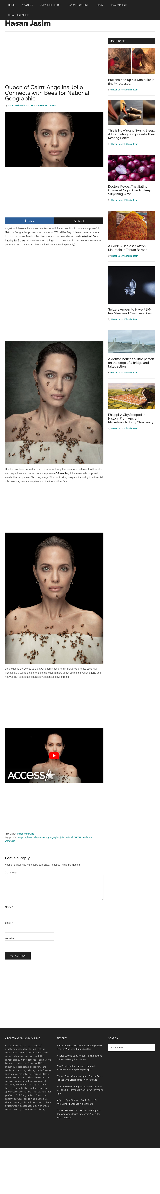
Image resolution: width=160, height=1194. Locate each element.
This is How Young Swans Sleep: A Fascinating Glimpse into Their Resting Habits (131, 134)
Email (9, 922)
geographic (53, 837)
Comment (11, 872)
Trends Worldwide (25, 834)
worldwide (10, 841)
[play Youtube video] (54, 755)
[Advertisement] (54, 61)
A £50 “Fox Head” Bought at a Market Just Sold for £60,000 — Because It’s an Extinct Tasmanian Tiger (80, 1090)
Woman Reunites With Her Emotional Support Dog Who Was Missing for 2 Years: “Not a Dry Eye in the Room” (79, 1114)
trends (85, 837)
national (69, 837)
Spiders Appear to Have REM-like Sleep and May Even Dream (131, 311)
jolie (62, 837)
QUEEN (77, 837)
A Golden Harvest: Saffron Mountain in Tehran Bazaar (127, 248)
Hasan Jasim (28, 23)
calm (35, 837)
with (91, 837)
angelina (22, 837)
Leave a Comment (47, 105)
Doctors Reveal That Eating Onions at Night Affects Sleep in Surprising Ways (131, 190)
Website (9, 938)
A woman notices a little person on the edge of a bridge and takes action (131, 362)
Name (9, 907)
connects (42, 837)
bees (29, 837)
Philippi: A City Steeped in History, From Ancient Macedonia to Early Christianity (130, 418)
